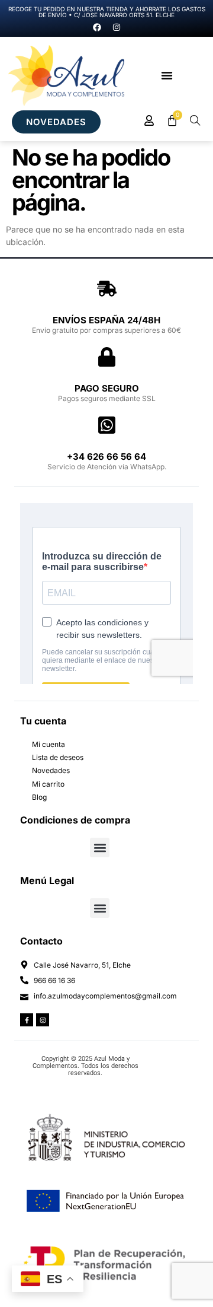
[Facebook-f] (26, 1019)
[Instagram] (116, 27)
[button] (167, 75)
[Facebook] (97, 27)
